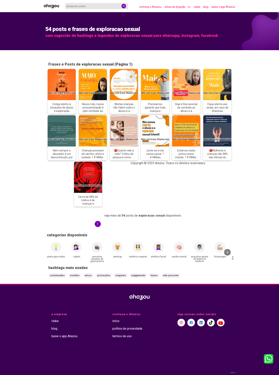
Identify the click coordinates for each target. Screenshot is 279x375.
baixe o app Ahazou (223, 6)
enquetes (120, 275)
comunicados (57, 275)
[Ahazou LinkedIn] (201, 322)
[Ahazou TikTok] (211, 322)
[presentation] (227, 252)
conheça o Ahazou (150, 6)
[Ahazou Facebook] (191, 322)
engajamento (138, 275)
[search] (123, 6)
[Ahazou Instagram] (181, 322)
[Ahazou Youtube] (221, 322)
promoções (103, 275)
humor (154, 275)
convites (75, 275)
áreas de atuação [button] (175, 6)
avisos (88, 275)
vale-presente (171, 275)
